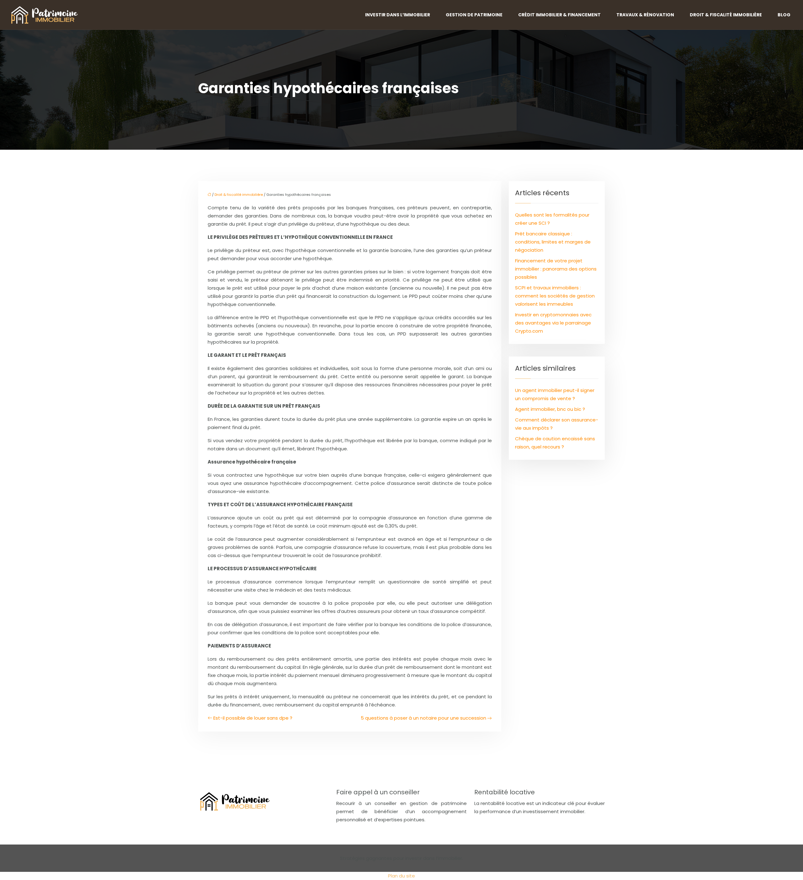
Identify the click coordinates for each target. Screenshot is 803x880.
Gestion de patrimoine (474, 15)
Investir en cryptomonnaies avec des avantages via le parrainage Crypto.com (553, 322)
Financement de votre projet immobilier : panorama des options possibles (556, 268)
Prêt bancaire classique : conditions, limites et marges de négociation (553, 241)
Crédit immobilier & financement (559, 15)
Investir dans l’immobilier (397, 15)
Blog (784, 15)
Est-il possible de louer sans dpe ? (252, 718)
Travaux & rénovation (645, 15)
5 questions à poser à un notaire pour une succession (423, 718)
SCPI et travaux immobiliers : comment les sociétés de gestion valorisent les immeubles (555, 295)
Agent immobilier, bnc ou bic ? (550, 409)
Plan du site (401, 875)
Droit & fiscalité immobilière (726, 15)
